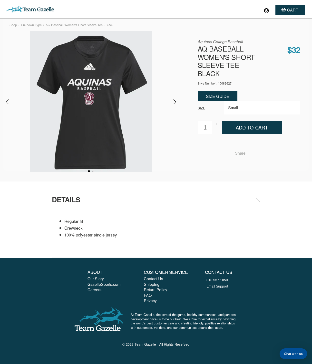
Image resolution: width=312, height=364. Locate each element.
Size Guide (217, 96)
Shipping (151, 284)
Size (201, 108)
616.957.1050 (217, 279)
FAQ (148, 295)
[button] (293, 353)
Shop (13, 24)
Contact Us (153, 278)
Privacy (150, 300)
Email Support (217, 286)
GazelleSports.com (104, 284)
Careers (94, 289)
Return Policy (155, 289)
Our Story (96, 278)
